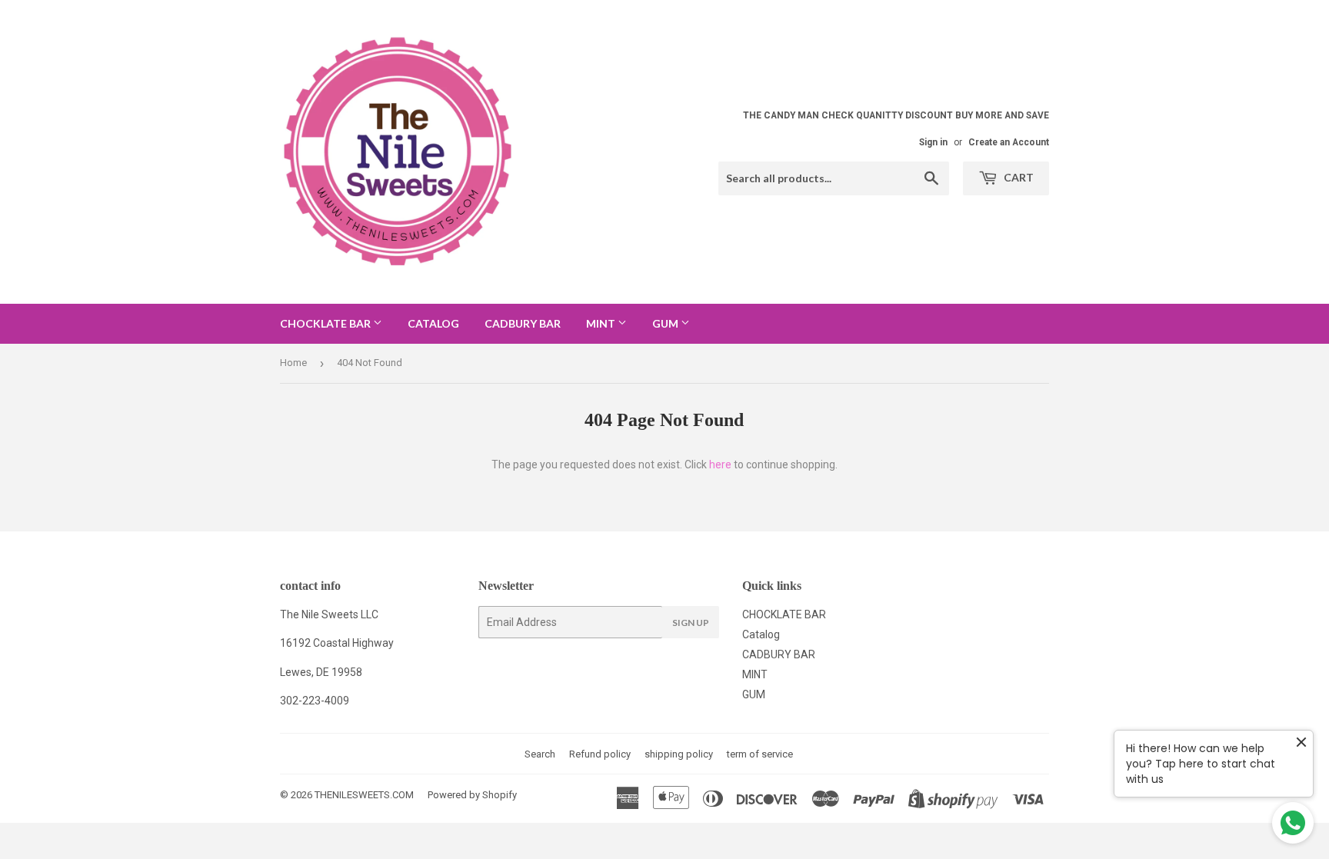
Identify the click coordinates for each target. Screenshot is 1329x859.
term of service (760, 754)
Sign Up (690, 622)
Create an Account (1008, 142)
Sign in (933, 142)
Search (540, 754)
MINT (602, 323)
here (720, 464)
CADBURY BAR (523, 323)
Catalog (433, 323)
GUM (666, 323)
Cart (1017, 177)
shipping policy (679, 754)
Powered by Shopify (472, 795)
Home (293, 362)
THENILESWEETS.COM (364, 795)
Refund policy (600, 754)
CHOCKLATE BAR (326, 323)
